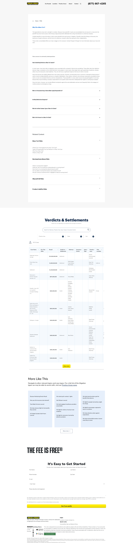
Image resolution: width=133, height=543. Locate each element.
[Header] (32, 3)
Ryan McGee (70, 320)
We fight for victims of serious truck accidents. (65, 410)
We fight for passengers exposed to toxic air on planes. (92, 408)
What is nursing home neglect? (40, 166)
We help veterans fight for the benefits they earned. (40, 409)
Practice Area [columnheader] (92, 250)
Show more (66, 366)
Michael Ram (71, 322)
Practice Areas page (69, 385)
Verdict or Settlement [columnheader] (63, 250)
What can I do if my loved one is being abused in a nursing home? (48, 167)
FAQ (41, 21)
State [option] (68, 236)
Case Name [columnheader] (33, 249)
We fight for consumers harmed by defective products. (65, 416)
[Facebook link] (33, 531)
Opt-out (68, 524)
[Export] (30, 242)
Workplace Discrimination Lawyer (92, 270)
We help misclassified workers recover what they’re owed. (92, 419)
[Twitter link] (33, 529)
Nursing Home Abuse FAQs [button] (40, 159)
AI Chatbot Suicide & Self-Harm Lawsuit (38, 414)
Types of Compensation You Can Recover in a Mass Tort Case (47, 149)
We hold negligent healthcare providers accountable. (66, 405)
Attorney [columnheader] (71, 249)
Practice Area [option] (42, 236)
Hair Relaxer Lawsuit (61, 400)
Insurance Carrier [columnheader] (78, 250)
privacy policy (56, 502)
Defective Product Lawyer (91, 333)
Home (36, 21)
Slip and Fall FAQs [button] (38, 178)
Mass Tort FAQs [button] (37, 141)
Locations (54, 4)
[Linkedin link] (33, 536)
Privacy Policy (51, 542)
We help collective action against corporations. (91, 414)
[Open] (80, 4)
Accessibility (63, 524)
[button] (63, 236)
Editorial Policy (74, 524)
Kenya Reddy (71, 276)
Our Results (48, 4)
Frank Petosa (71, 263)
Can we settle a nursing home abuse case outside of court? (46, 171)
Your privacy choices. (50, 534)
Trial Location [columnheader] (99, 250)
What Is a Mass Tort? (37, 152)
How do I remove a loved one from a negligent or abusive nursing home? (50, 172)
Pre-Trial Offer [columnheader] (43, 250)
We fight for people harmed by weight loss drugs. (92, 402)
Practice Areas (62, 4)
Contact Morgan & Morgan (73, 41)
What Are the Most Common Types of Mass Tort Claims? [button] (44, 108)
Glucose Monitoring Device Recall (38, 396)
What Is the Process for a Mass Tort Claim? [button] (41, 117)
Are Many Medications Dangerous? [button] (40, 99)
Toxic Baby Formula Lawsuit (37, 404)
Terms (44, 502)
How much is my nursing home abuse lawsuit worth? (45, 169)
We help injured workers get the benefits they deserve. (91, 397)
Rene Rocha (70, 264)
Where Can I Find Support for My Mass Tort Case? (44, 147)
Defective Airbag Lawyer (91, 308)
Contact (76, 4)
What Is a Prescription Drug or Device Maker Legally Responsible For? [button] (47, 90)
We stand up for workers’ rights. (64, 396)
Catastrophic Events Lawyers (91, 342)
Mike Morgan (71, 261)
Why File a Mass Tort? (37, 151)
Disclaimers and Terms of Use (60, 542)
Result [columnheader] (50, 249)
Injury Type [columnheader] (85, 250)
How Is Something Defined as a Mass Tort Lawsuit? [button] (43, 62)
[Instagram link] (33, 534)
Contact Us (71, 520)
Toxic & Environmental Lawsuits (92, 256)
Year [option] (87, 236)
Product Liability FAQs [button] (39, 189)
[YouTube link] (33, 532)
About (70, 4)
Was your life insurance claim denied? (39, 400)
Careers (67, 520)
